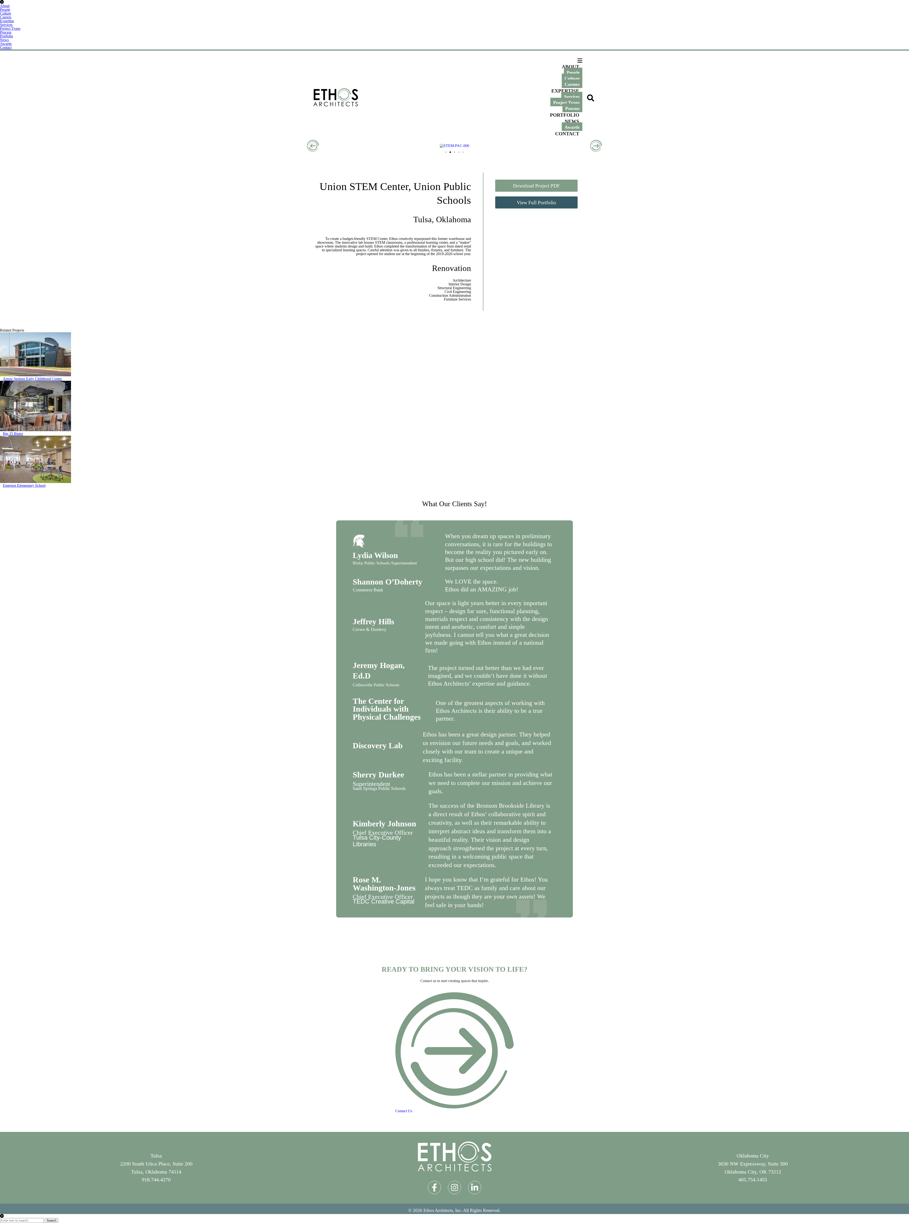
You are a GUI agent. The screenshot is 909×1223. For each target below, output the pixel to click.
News (4, 40)
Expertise (7, 21)
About (4, 6)
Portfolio (6, 36)
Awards (6, 44)
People (5, 10)
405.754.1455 (752, 1180)
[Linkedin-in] (474, 1187)
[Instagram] (454, 1187)
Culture (5, 13)
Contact (6, 47)
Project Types (10, 29)
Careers (5, 17)
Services (6, 25)
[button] (313, 146)
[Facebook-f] (434, 1187)
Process (5, 32)
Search (51, 1220)
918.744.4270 (156, 1180)
